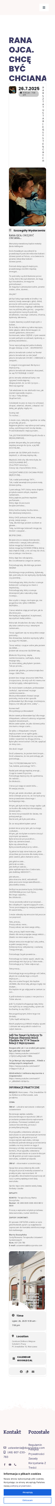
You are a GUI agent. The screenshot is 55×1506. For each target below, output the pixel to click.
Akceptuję (28, 1492)
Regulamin (35, 1444)
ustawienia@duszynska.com (26, 1447)
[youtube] (10, 1464)
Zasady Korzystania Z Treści (37, 1463)
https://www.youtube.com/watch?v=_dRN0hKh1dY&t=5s (24, 1079)
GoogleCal (24, 1360)
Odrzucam (27, 1500)
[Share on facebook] (21, 1371)
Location (22, 1336)
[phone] (15, 1464)
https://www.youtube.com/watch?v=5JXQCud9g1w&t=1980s (24, 1054)
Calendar (24, 1357)
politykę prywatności (20, 1486)
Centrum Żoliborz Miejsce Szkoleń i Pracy (23, 1342)
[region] (27, 1487)
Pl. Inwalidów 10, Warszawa (24, 1346)
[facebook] (5, 1464)
